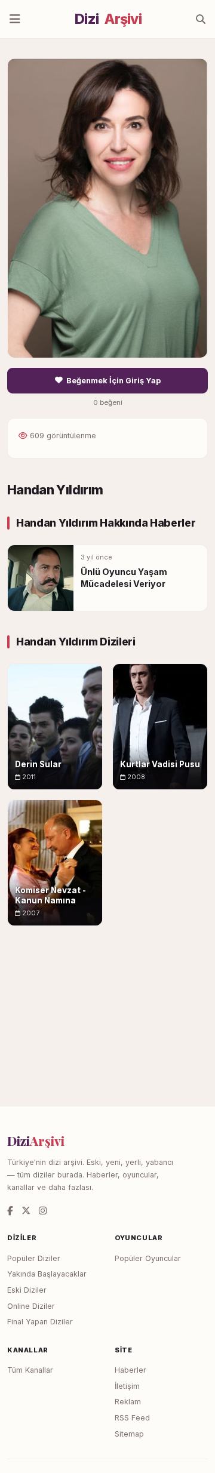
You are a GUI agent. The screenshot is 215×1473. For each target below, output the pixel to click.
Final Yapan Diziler (40, 1321)
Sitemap (129, 1433)
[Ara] (201, 19)
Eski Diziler (27, 1290)
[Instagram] (43, 1210)
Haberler (130, 1370)
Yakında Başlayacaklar (47, 1273)
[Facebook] (10, 1210)
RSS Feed (132, 1417)
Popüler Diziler (33, 1258)
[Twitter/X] (26, 1210)
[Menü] (15, 19)
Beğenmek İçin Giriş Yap (113, 380)
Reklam (128, 1401)
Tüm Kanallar (30, 1370)
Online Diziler (31, 1306)
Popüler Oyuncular (148, 1258)
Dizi (108, 19)
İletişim (127, 1386)
